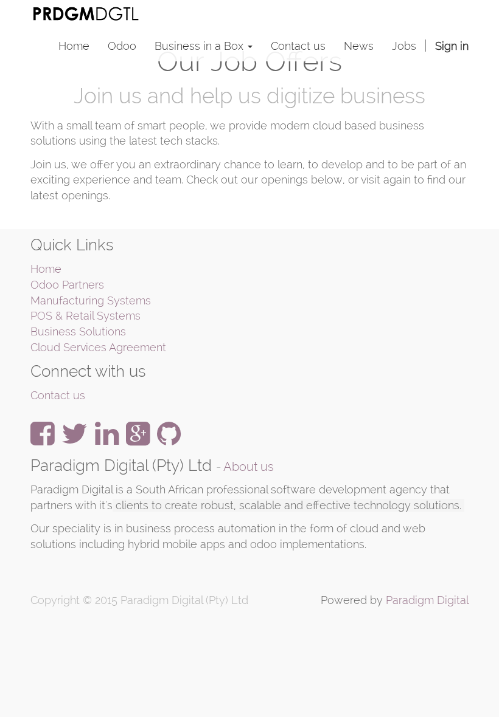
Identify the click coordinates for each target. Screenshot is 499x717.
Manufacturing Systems (90, 300)
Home (45, 268)
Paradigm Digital (427, 600)
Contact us (57, 395)
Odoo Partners (67, 284)
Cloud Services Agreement (98, 347)
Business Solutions (78, 331)
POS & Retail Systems (85, 315)
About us (248, 467)
